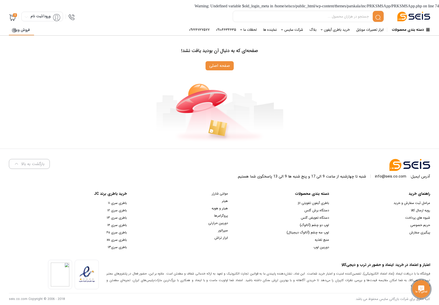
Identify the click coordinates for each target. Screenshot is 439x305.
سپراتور (223, 230)
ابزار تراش (221, 237)
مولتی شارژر (220, 193)
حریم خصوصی (420, 225)
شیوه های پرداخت (417, 217)
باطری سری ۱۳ (117, 217)
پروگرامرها (221, 215)
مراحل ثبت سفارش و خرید (412, 203)
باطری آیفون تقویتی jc (313, 203)
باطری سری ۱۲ (117, 210)
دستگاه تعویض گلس (315, 217)
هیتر (225, 201)
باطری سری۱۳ (117, 247)
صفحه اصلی (219, 65)
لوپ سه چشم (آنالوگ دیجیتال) (308, 232)
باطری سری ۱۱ (117, 203)
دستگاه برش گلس (316, 210)
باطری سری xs (117, 240)
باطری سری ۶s (116, 232)
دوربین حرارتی (218, 223)
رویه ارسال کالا (420, 210)
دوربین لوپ (321, 247)
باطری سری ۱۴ (117, 225)
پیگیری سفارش (419, 232)
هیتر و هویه (220, 208)
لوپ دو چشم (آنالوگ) (314, 225)
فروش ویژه (21, 30)
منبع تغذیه (322, 240)
